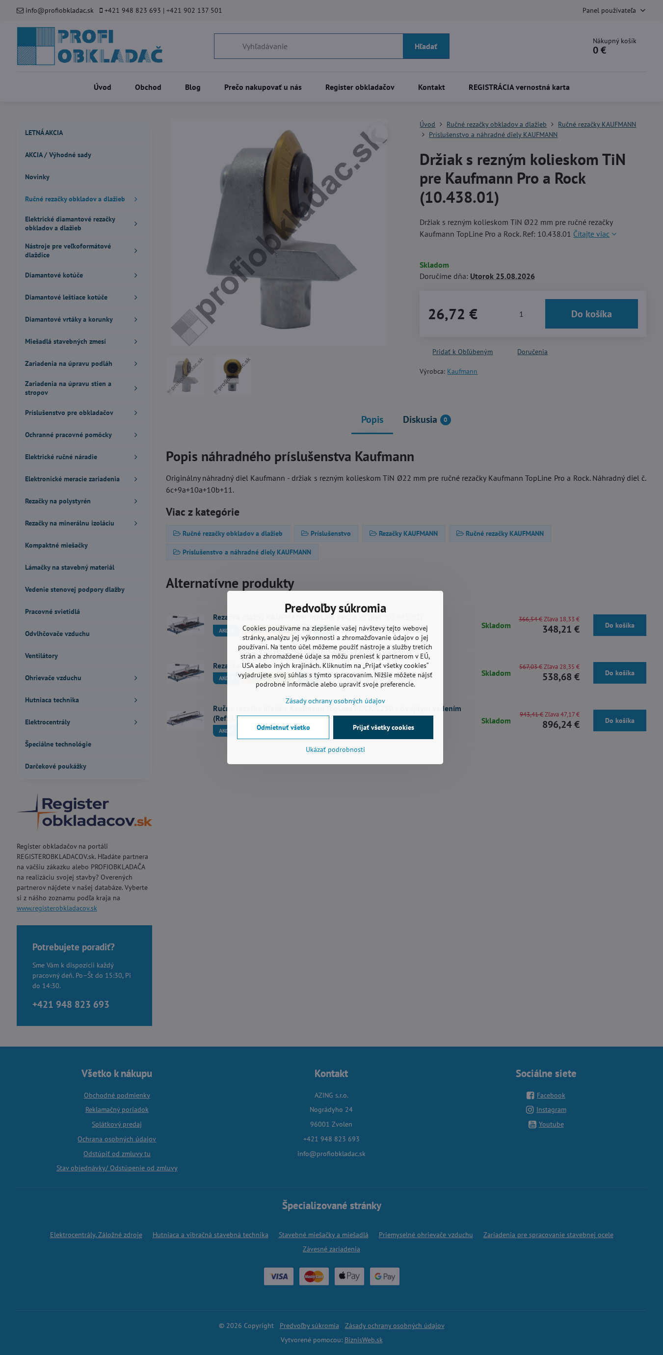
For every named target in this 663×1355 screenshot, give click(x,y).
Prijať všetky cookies (383, 727)
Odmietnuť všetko (283, 727)
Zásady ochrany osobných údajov (335, 700)
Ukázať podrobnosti (335, 749)
